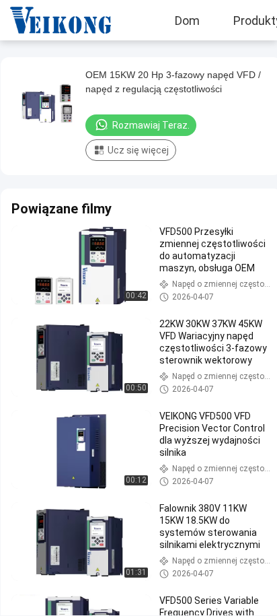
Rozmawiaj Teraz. (151, 125)
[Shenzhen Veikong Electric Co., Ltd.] (50, 20)
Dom (187, 20)
